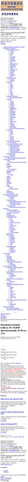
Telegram (11, 20)
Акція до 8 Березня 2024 (9, 424)
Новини (6, 470)
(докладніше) (21, 392)
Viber (15, 20)
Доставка (6, 472)
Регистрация (8, 41)
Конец (20, 436)
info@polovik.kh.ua (9, 22)
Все (23, 436)
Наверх (3, 476)
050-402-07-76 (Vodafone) (7, 18)
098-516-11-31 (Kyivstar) (7, 19)
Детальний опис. (14, 27)
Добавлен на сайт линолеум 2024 (12, 399)
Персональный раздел (6, 464)
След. (15, 436)
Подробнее (3, 409)
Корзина (3, 43)
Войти (2, 41)
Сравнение (18, 363)
